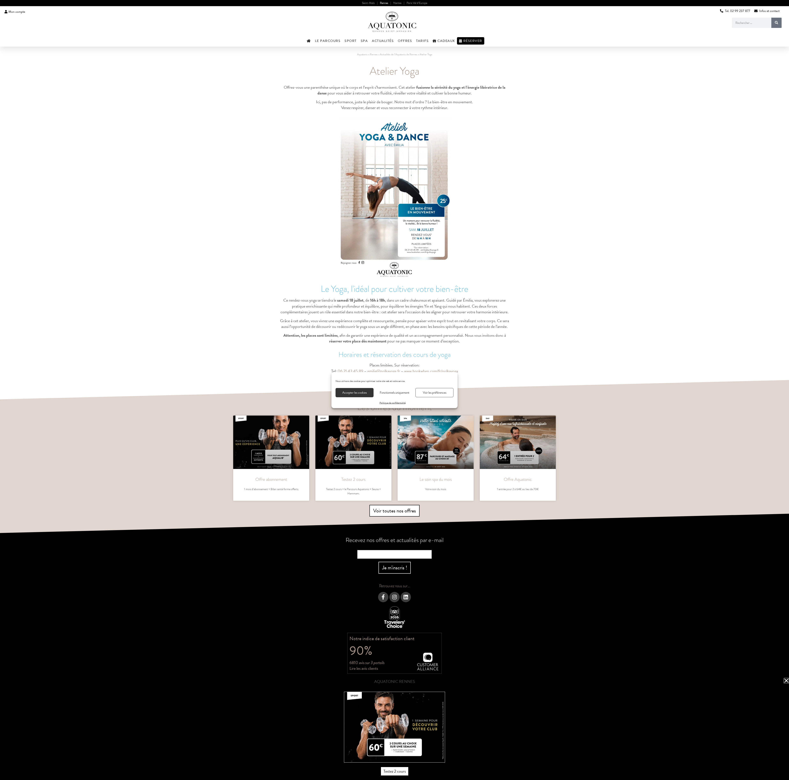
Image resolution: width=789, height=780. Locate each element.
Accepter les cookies (354, 392)
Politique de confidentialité (393, 402)
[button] (786, 680)
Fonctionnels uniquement (394, 392)
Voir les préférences (434, 392)
